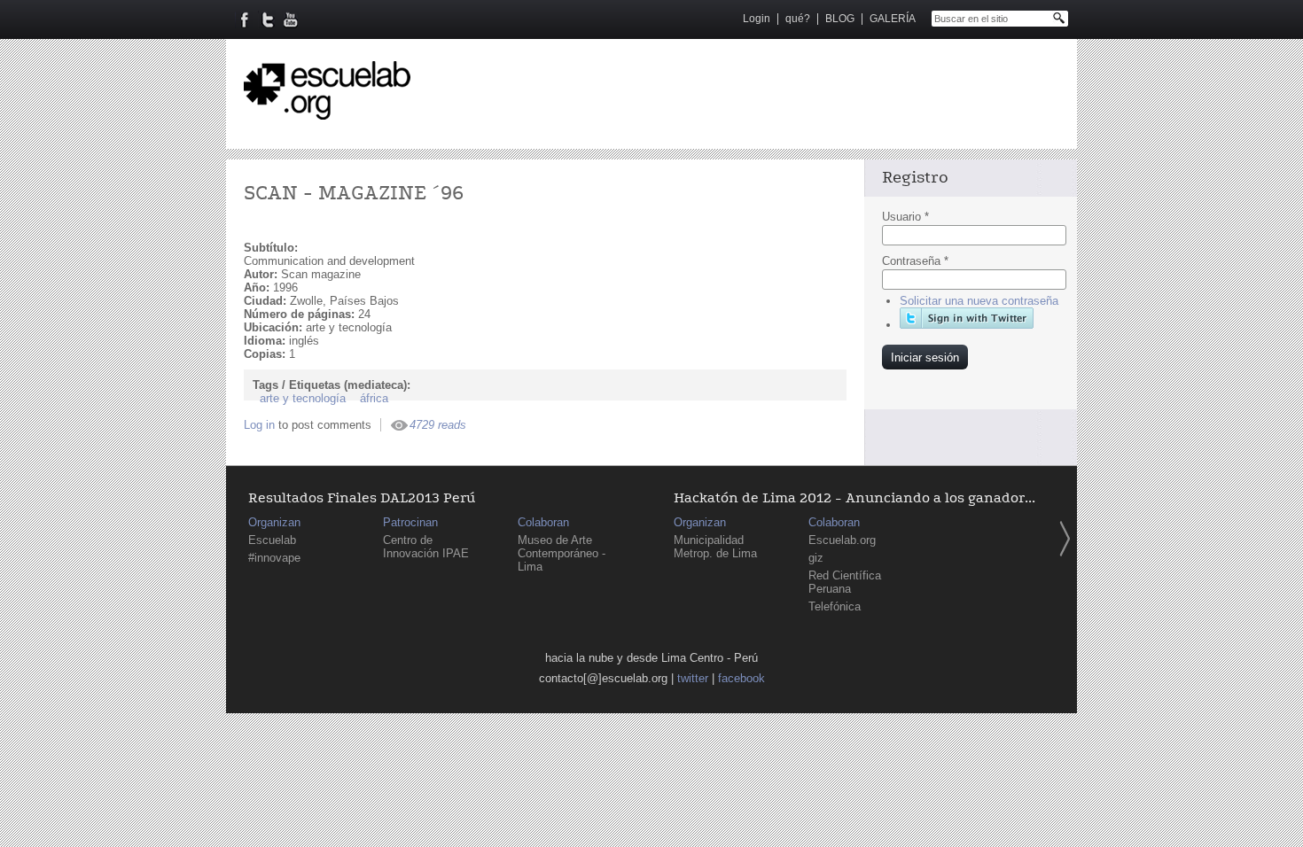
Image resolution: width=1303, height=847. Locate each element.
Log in (259, 424)
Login (756, 18)
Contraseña (915, 261)
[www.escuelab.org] (327, 113)
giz (815, 557)
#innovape (274, 557)
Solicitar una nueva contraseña (979, 300)
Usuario (905, 216)
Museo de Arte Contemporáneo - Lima (561, 553)
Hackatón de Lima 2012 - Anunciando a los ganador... (854, 498)
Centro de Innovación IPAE (426, 546)
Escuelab (272, 540)
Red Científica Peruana (844, 582)
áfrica (374, 398)
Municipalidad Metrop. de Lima (715, 546)
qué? (797, 18)
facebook (741, 678)
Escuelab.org (842, 540)
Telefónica (834, 606)
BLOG (839, 18)
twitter (692, 678)
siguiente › (1064, 538)
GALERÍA (893, 18)
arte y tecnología (303, 398)
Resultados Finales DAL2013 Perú (361, 498)
